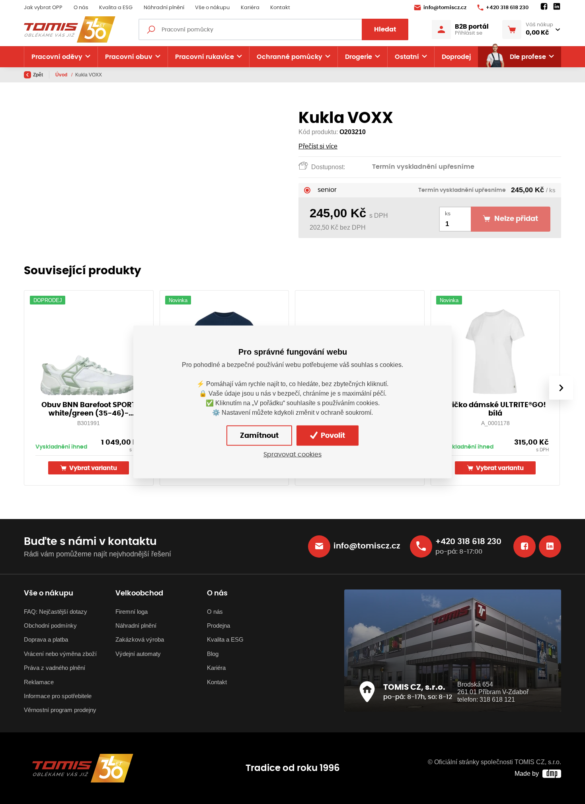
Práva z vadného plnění (54, 667)
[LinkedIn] (556, 6)
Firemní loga (131, 611)
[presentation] (561, 388)
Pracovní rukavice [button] (204, 57)
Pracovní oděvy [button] (56, 57)
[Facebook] (544, 6)
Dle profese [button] (528, 57)
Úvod (61, 75)
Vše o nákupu (212, 7)
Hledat (385, 29)
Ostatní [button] (407, 57)
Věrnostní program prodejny (60, 709)
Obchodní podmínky (50, 625)
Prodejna (218, 625)
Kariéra (250, 7)
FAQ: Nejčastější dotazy (55, 611)
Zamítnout (259, 435)
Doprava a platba (46, 639)
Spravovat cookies (292, 454)
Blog (212, 653)
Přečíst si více (317, 146)
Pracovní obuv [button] (128, 57)
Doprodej (456, 57)
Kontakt (280, 7)
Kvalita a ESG (116, 7)
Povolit (332, 435)
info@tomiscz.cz (444, 7)
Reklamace (39, 682)
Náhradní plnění (164, 7)
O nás (81, 7)
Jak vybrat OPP (43, 7)
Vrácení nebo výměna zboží (60, 653)
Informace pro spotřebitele (58, 696)
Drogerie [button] (358, 57)
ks (447, 214)
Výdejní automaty (138, 653)
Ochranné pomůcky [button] (289, 57)
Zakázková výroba (139, 639)
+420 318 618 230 (507, 7)
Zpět (38, 75)
